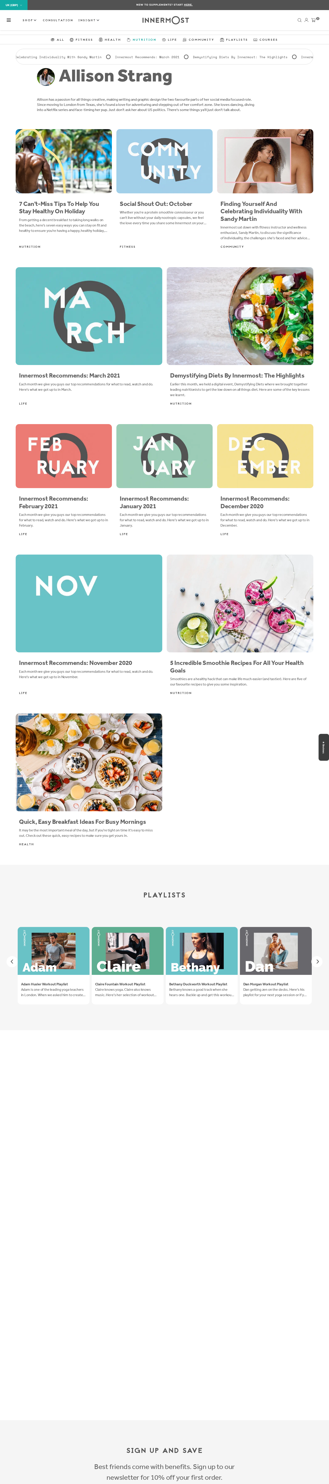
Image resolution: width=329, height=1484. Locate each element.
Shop (29, 20)
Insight (88, 20)
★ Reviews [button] (323, 747)
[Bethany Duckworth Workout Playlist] (202, 951)
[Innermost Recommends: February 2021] (64, 456)
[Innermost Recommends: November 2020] (89, 603)
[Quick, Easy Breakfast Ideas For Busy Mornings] (89, 762)
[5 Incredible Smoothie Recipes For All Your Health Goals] (240, 603)
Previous (12, 961)
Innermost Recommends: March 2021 (73, 57)
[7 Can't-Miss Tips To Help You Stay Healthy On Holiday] (64, 161)
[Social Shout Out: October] (164, 161)
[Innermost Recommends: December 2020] (265, 456)
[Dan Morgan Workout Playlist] (276, 951)
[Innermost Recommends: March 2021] (89, 316)
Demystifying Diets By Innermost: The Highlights (166, 57)
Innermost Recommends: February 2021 (262, 57)
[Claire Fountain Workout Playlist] (128, 951)
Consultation (58, 20)
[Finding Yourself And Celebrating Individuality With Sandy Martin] (265, 161)
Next (317, 961)
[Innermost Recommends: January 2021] (164, 456)
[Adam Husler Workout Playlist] (54, 951)
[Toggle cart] (313, 21)
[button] (9, 20)
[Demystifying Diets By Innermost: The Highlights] (240, 316)
